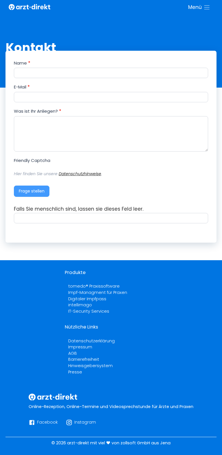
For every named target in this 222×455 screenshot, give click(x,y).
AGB (72, 353)
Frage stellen (32, 191)
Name (22, 63)
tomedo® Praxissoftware (94, 286)
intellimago (80, 305)
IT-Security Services (88, 311)
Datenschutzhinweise (80, 174)
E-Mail (22, 87)
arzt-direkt (78, 443)
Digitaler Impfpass (87, 299)
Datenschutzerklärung (91, 341)
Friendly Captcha (32, 160)
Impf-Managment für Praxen (97, 292)
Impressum (80, 347)
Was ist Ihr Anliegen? (37, 111)
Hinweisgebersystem (90, 366)
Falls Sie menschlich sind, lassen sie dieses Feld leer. (78, 208)
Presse (75, 372)
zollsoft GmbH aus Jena (146, 443)
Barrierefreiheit (83, 359)
